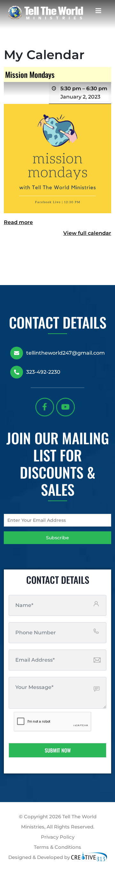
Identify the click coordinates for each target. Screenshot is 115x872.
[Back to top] (108, 843)
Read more (18, 222)
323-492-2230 (43, 372)
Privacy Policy (57, 837)
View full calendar (87, 233)
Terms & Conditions (57, 847)
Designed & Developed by (39, 857)
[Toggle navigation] (98, 12)
